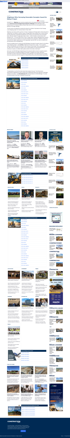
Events (9, 324)
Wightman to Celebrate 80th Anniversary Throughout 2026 (41, 322)
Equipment (10, 296)
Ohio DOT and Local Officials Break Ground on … (27, 293)
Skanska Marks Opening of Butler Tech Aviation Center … (13, 345)
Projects (37, 187)
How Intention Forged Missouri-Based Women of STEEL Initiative (13, 290)
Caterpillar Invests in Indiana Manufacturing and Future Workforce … (40, 291)
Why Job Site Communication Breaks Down (52, 67)
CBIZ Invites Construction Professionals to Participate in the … (42, 285)
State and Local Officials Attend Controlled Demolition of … (13, 348)
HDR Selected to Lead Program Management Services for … (27, 314)
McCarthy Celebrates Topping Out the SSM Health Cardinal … (27, 311)
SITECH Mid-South (24, 91)
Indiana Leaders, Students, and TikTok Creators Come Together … (41, 295)
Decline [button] (1, 1)
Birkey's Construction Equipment (28, 407)
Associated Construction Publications (9, 435)
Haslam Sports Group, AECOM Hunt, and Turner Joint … (14, 342)
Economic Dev (24, 296)
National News (53, 15)
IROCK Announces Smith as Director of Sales (28, 208)
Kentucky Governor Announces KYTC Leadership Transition (27, 290)
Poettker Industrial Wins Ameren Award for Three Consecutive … (13, 198)
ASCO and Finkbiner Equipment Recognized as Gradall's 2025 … (13, 314)
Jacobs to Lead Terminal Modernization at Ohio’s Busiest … (27, 320)
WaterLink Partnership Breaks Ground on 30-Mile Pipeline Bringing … (13, 214)
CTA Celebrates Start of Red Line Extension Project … (41, 210)
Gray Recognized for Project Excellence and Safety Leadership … (14, 287)
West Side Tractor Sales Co (27, 175)
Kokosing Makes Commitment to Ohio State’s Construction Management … (41, 280)
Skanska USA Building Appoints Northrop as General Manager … (13, 202)
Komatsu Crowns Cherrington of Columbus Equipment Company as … (13, 321)
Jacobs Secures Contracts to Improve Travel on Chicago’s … (27, 284)
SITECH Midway (24, 95)
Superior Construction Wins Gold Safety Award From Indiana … (41, 288)
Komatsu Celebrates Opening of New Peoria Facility (13, 311)
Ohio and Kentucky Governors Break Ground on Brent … (27, 280)
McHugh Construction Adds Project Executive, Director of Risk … (28, 211)
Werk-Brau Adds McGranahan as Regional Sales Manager (27, 198)
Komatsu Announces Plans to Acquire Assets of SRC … (40, 319)
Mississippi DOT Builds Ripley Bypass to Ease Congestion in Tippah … (52, 256)
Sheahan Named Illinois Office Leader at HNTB (27, 205)
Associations (10, 268)
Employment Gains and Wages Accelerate (53, 43)
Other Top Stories (10, 364)
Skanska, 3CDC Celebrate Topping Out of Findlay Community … (14, 339)
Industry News (10, 129)
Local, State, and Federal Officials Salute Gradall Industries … (41, 308)
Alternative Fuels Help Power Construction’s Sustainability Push (53, 31)
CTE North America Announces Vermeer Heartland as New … (13, 308)
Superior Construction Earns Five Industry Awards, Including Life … (13, 280)
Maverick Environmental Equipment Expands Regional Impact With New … (41, 312)
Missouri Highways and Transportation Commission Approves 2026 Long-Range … (41, 202)
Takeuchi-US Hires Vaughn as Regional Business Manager (27, 202)
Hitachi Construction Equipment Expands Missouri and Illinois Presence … (41, 316)
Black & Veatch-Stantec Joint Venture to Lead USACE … (13, 205)
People (23, 187)
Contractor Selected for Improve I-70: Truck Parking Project (41, 213)
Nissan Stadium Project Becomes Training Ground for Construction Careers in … (52, 273)
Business (37, 296)
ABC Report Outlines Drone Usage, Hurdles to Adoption (52, 153)
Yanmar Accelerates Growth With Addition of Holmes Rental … (13, 211)
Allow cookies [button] (5, 1)
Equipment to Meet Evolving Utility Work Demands (52, 181)
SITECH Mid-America (25, 86)
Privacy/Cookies (67, 435)
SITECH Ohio (23, 84)
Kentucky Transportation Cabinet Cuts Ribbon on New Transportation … (42, 206)
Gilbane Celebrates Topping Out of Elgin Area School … (14, 335)
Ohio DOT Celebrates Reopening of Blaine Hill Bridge (14, 208)
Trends (36, 268)
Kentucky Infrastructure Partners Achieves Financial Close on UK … (41, 198)
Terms (62, 435)
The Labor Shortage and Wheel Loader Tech (52, 146)
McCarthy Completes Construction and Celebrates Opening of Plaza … (28, 317)
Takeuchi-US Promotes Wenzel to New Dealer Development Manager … (14, 317)
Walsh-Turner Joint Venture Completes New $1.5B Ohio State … (28, 308)
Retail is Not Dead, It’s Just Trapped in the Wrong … (52, 229)
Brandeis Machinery (25, 352)
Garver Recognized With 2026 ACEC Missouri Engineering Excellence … (14, 284)
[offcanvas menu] (60, 12)
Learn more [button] (27, 0)
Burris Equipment (24, 60)
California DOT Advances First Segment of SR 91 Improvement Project (52, 238)
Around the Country (53, 207)
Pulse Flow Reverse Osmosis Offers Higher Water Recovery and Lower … (52, 331)
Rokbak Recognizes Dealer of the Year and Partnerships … (13, 293)
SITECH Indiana (24, 80)
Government (24, 268)
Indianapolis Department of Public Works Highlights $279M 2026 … (27, 287)
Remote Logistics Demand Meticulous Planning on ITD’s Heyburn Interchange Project (52, 350)
